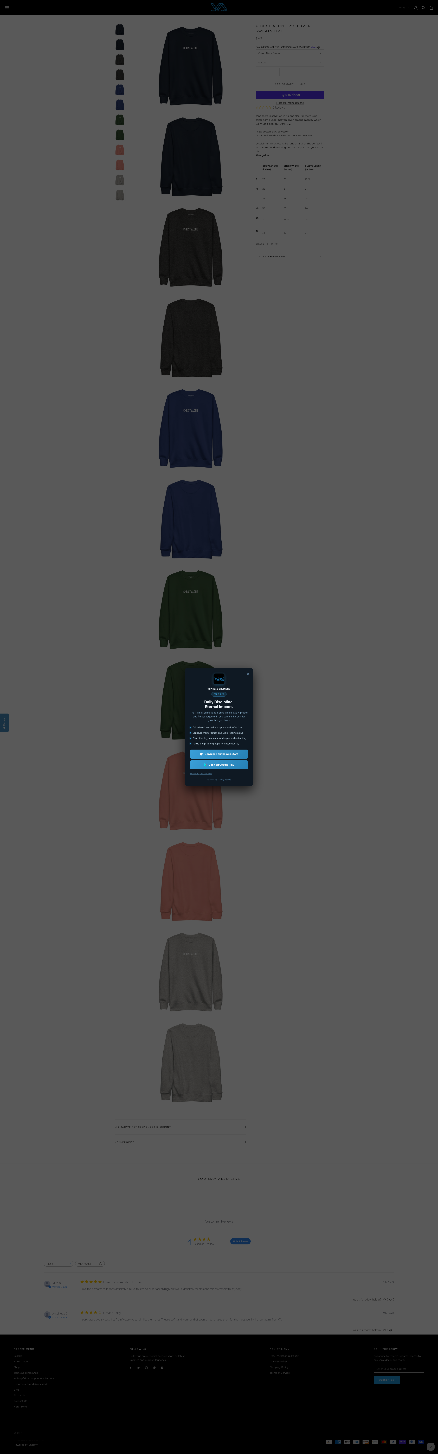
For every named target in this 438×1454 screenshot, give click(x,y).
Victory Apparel (224, 779)
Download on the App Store (221, 754)
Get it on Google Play (221, 764)
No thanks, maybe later (201, 773)
